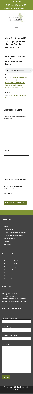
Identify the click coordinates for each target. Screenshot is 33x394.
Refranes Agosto (10, 276)
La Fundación (8, 230)
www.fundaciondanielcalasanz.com (14, 301)
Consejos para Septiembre (13, 261)
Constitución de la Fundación (16, 232)
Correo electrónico (12, 159)
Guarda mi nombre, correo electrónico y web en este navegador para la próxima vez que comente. (16, 179)
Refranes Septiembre (11, 273)
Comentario (8, 123)
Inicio (6, 227)
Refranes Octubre (10, 279)
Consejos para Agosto (11, 267)
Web (5, 168)
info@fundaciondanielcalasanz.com (16, 8)
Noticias (7, 241)
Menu (16, 27)
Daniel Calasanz (9, 238)
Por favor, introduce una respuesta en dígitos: (13, 187)
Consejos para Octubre (12, 264)
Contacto (7, 244)
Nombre (7, 150)
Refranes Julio (9, 270)
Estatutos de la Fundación (14, 235)
